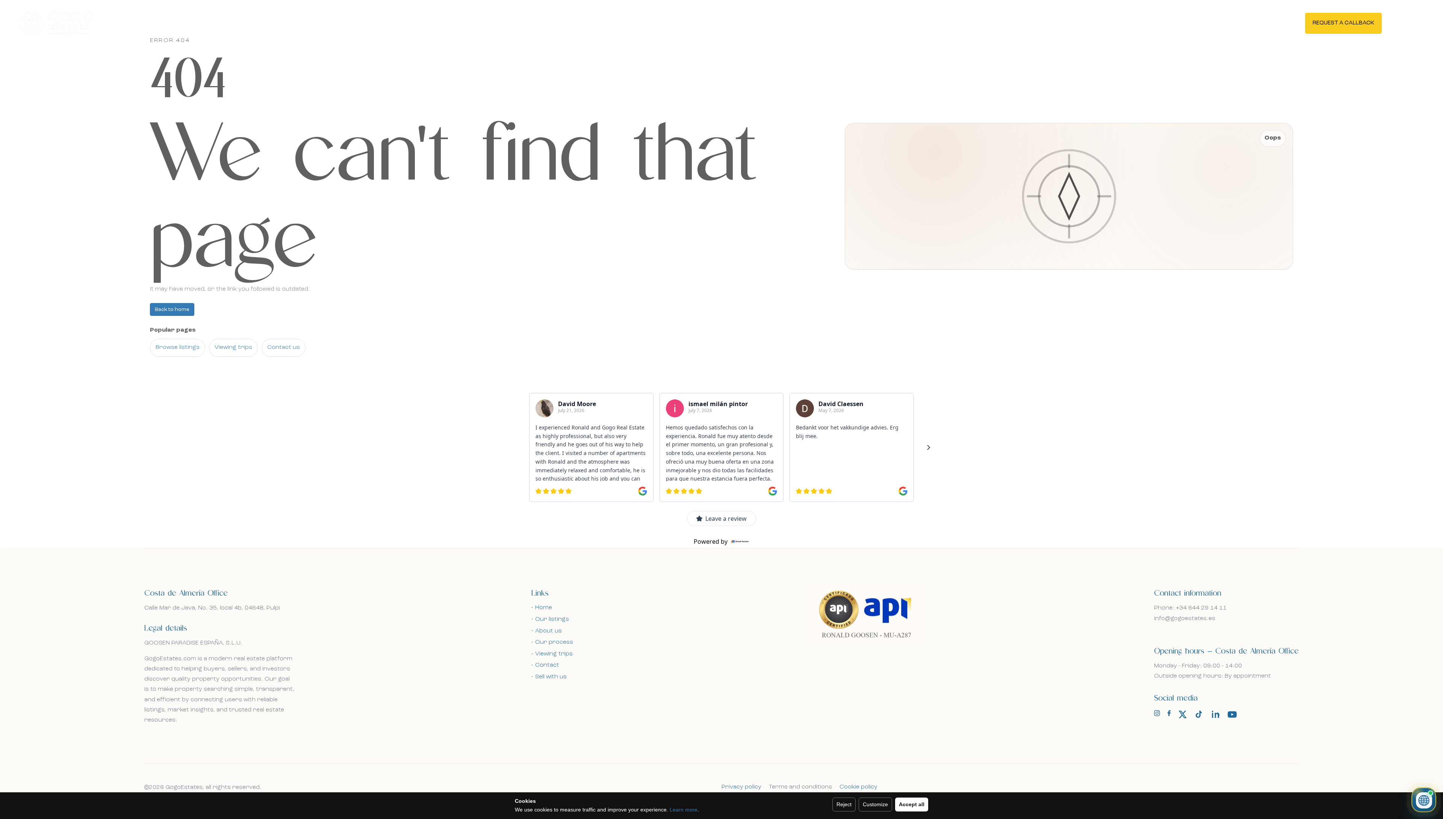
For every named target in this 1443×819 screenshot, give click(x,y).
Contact (547, 665)
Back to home (172, 309)
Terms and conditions (800, 787)
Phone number (255, 376)
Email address (182, 339)
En (1406, 23)
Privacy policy (741, 787)
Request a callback (1343, 23)
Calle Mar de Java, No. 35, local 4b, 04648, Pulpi (212, 608)
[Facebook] (1169, 715)
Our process (554, 642)
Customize (875, 804)
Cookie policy (858, 787)
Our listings (552, 619)
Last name (430, 298)
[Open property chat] (1423, 799)
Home (543, 608)
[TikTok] (1199, 714)
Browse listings (178, 347)
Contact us (283, 347)
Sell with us (551, 677)
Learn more (683, 810)
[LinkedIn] (1215, 714)
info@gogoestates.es (1184, 619)
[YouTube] (1232, 714)
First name (177, 298)
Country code (182, 376)
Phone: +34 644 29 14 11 (1190, 608)
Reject (844, 804)
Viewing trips (233, 347)
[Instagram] (1157, 715)
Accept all (911, 804)
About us (548, 631)
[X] (1182, 714)
